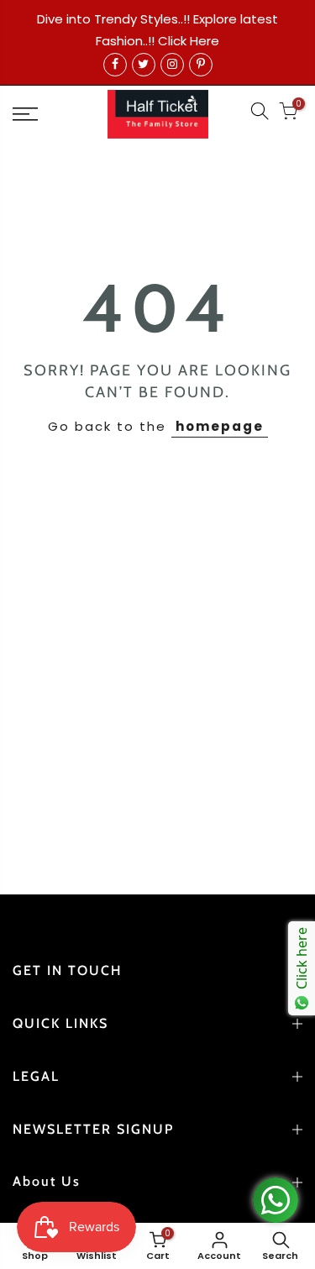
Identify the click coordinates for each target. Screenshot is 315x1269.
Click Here (188, 41)
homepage (220, 426)
